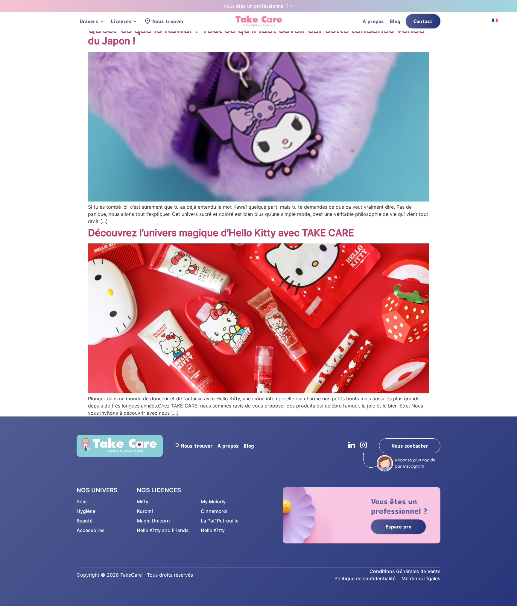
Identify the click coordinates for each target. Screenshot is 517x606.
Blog (395, 21)
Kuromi (145, 511)
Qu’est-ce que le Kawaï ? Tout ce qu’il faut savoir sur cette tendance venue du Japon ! (256, 35)
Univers (89, 21)
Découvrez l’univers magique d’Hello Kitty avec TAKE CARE (221, 233)
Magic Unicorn (153, 521)
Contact (423, 21)
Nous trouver (168, 21)
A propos (373, 21)
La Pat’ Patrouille (219, 521)
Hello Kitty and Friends (163, 530)
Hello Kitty (213, 530)
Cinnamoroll (215, 511)
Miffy (142, 502)
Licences (121, 21)
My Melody (213, 502)
